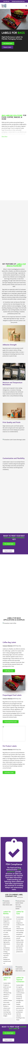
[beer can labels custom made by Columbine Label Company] (20, 905)
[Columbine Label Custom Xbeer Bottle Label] (7, 905)
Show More (4, 136)
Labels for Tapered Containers (20, 979)
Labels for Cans (20, 912)
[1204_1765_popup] (7, 971)
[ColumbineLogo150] (3, 6)
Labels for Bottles (7, 912)
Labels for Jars (7, 978)
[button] (26, 6)
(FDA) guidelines (14, 870)
